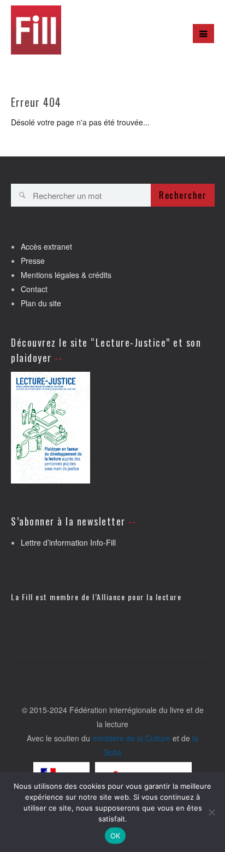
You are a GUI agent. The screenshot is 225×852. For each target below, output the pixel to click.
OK (115, 835)
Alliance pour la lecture (139, 596)
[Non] (211, 812)
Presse (33, 260)
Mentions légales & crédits (66, 274)
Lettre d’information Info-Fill (68, 542)
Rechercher (182, 195)
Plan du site (41, 303)
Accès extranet (46, 246)
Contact (34, 288)
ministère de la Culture (131, 738)
